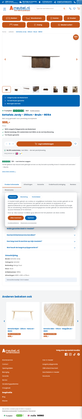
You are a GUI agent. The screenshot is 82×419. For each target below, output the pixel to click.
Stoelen (73, 18)
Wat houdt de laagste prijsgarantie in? (22, 247)
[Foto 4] (36, 89)
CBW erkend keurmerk (50, 368)
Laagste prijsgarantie (50, 364)
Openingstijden (7, 368)
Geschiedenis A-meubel (50, 372)
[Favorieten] (74, 8)
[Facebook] (66, 354)
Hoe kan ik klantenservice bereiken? (21, 235)
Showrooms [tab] (9, 190)
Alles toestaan (15, 218)
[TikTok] (74, 354)
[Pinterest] (78, 354)
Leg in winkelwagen (46, 144)
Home (4, 32)
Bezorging (5, 372)
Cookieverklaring (23, 411)
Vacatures (46, 376)
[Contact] (70, 8)
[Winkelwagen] (78, 8)
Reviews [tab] (73, 184)
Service (4, 380)
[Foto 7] (65, 89)
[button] (41, 59)
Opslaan (31, 218)
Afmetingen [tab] (28, 184)
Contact (5, 364)
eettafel (11, 32)
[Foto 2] (16, 89)
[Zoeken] (64, 9)
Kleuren (5, 401)
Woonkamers (36, 18)
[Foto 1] (6, 89)
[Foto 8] (75, 89)
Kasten (56, 18)
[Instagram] (70, 354)
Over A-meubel (47, 360)
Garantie (5, 376)
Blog (3, 397)
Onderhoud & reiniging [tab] (57, 184)
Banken (14, 18)
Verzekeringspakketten (10, 384)
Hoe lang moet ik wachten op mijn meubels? (24, 241)
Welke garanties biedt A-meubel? (20, 229)
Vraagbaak (6, 388)
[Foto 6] (55, 89)
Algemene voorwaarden (9, 411)
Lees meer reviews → (9, 171)
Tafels (15, 25)
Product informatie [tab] (12, 184)
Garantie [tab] (40, 184)
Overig (39, 25)
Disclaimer (32, 411)
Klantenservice (7, 360)
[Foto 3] (26, 89)
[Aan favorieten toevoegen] (75, 143)
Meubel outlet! (66, 25)
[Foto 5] (45, 89)
